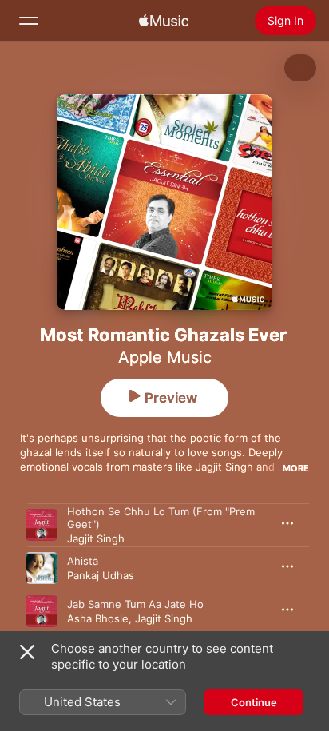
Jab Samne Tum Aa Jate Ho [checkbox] (135, 604)
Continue (254, 702)
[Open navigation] (28, 20)
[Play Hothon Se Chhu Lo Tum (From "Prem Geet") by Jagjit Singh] (41, 525)
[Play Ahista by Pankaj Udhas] (41, 568)
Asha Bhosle (98, 618)
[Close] (27, 652)
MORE (296, 468)
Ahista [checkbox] (82, 560)
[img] (163, 21)
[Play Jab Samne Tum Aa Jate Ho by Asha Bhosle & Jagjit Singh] (41, 611)
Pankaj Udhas (100, 575)
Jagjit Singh (96, 538)
